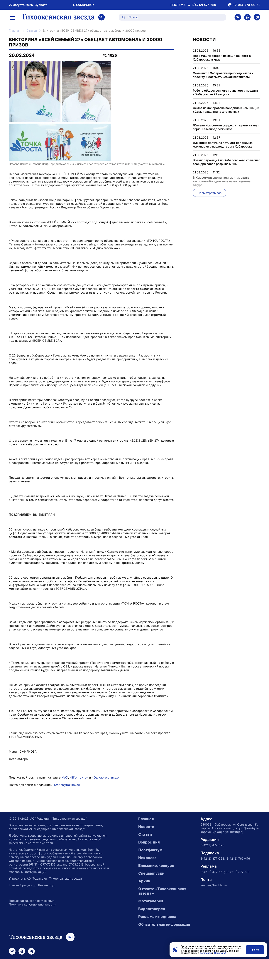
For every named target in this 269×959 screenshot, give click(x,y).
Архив (144, 881)
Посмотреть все (209, 193)
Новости (146, 826)
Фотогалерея (150, 901)
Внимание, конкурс (156, 865)
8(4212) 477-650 (204, 5)
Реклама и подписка (157, 916)
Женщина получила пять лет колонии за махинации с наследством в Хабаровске (223, 144)
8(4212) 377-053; (212, 858)
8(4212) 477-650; (212, 872)
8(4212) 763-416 (238, 858)
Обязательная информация (164, 924)
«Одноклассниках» (106, 777)
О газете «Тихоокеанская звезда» (162, 891)
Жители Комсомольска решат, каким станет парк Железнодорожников (226, 127)
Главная (15, 30)
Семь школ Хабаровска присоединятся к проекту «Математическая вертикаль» (223, 75)
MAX (65, 777)
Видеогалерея (151, 909)
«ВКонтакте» (79, 777)
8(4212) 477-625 (212, 845)
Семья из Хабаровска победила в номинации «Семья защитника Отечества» (226, 109)
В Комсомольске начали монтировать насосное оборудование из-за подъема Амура (222, 181)
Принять (255, 949)
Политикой (220, 953)
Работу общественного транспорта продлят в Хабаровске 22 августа (225, 92)
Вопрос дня (149, 842)
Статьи (31, 30)
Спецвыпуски (151, 873)
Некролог (147, 858)
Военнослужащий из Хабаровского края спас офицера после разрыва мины (226, 162)
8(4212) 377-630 (238, 872)
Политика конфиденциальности (32, 904)
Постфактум (150, 850)
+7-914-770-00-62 (246, 5)
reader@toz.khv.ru (67, 785)
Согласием (206, 953)
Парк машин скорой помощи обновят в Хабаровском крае (222, 57)
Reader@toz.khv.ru (213, 885)
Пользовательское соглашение (31, 901)
